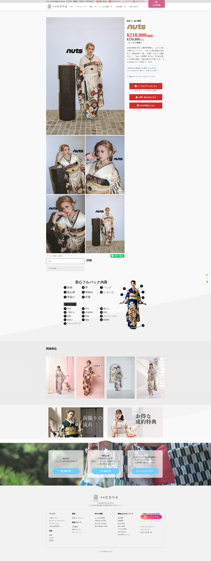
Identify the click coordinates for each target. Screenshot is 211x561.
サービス (79, 6)
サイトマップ (144, 529)
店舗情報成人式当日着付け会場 (121, 523)
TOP (71, 6)
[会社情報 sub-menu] (125, 7)
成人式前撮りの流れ (101, 526)
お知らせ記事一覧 (146, 532)
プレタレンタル (54, 523)
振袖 (47, 1)
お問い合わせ (133, 6)
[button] (156, 4)
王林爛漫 (75, 527)
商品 (91, 6)
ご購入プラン (53, 518)
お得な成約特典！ (55, 526)
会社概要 (120, 518)
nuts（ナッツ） (77, 532)
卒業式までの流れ (100, 520)
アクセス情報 (122, 529)
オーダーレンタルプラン (57, 520)
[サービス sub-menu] (85, 7)
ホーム (48, 256)
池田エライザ (76, 529)
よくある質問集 (100, 518)
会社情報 (119, 6)
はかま (51, 538)
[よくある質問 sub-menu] (112, 7)
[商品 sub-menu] (95, 7)
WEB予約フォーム (123, 534)
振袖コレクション (78, 518)
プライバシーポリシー (147, 527)
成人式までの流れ (100, 523)
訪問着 (51, 540)
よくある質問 (104, 6)
